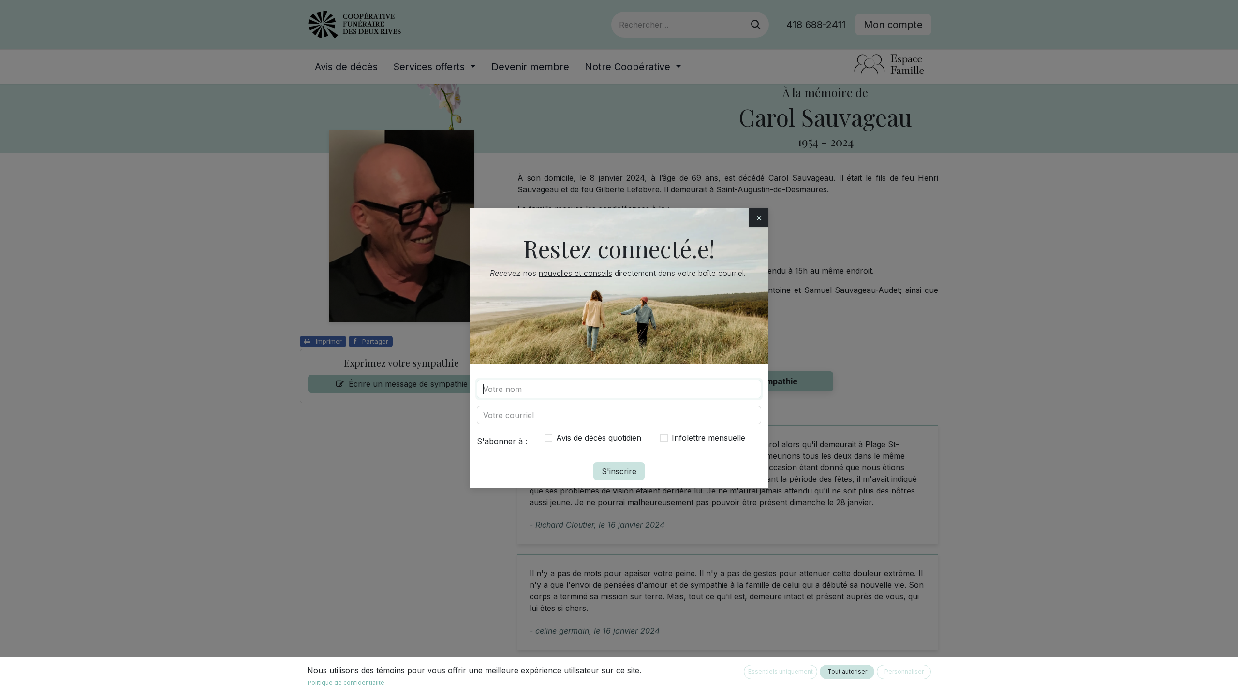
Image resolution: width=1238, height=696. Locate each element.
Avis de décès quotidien (598, 438)
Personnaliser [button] (904, 671)
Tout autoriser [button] (847, 671)
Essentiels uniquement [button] (780, 671)
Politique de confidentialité (346, 682)
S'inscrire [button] (619, 471)
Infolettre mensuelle (708, 438)
